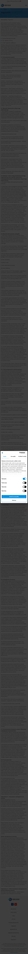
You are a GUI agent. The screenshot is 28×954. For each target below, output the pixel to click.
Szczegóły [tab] (13, 456)
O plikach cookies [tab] (22, 456)
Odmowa (14, 500)
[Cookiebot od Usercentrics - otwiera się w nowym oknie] (21, 453)
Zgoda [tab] (4, 456)
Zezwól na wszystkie (14, 496)
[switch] (25, 483)
